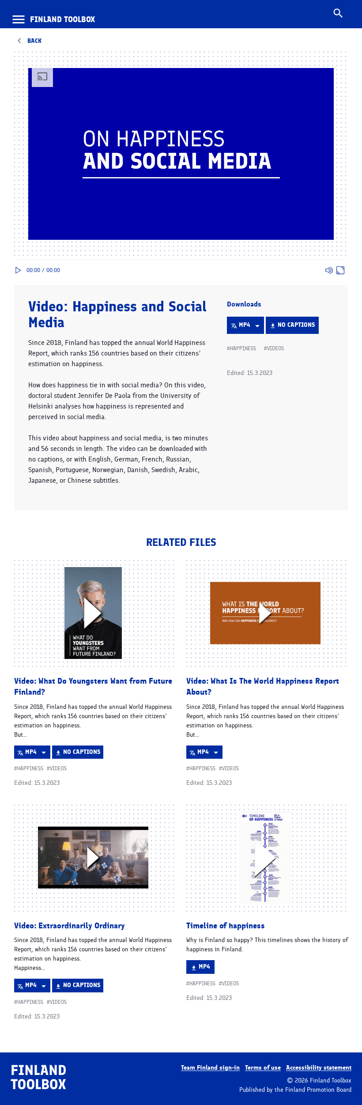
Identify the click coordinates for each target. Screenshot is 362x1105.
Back (34, 41)
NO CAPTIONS (296, 327)
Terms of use (263, 1067)
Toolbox (62, 19)
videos (275, 348)
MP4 (251, 327)
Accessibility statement (318, 1067)
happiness (243, 348)
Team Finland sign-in (210, 1067)
